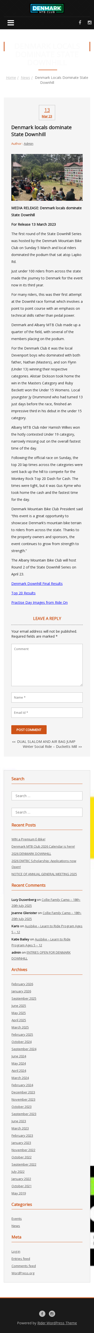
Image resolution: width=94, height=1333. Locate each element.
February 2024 (22, 1085)
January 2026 (21, 991)
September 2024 (24, 1049)
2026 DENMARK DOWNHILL (31, 853)
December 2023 (23, 1092)
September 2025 (24, 998)
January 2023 (21, 1142)
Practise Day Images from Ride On (39, 602)
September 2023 (24, 1114)
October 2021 (22, 1186)
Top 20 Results (23, 593)
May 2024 (19, 1063)
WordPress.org (23, 1273)
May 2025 (19, 1013)
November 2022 (23, 1150)
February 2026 (22, 984)
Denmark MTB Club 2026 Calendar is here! (43, 846)
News (25, 77)
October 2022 (22, 1157)
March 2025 (20, 1027)
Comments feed (24, 1266)
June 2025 (19, 1005)
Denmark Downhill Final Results (37, 583)
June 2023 (19, 1121)
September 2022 (24, 1164)
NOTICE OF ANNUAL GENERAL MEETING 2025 (44, 874)
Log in (16, 1251)
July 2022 (18, 1171)
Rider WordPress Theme (57, 1323)
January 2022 (21, 1179)
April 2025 (19, 1020)
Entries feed (21, 1258)
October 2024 (22, 1041)
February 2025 (22, 1034)
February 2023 (22, 1135)
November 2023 (23, 1099)
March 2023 (20, 1128)
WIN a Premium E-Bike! (28, 839)
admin (28, 143)
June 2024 (19, 1056)
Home (11, 77)
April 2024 (19, 1070)
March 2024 (20, 1078)
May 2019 (19, 1193)
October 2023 (22, 1106)
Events (17, 1218)
